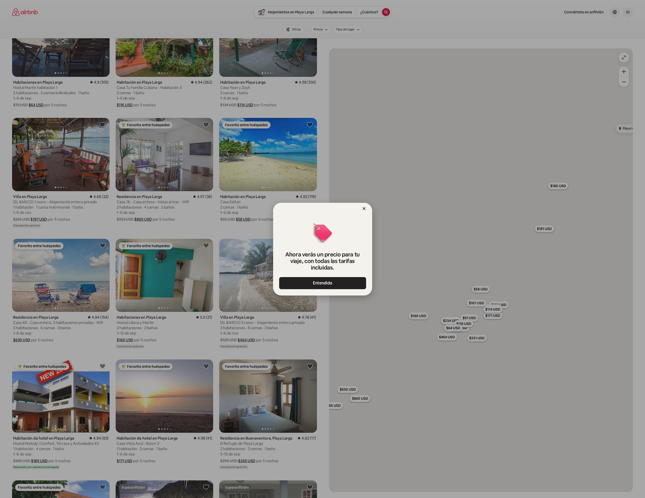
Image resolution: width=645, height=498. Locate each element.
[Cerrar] (364, 209)
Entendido (322, 283)
